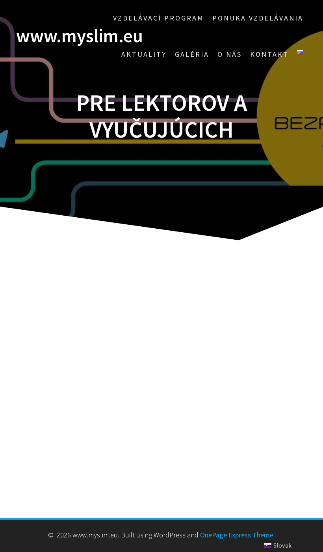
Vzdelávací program (158, 17)
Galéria (192, 54)
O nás (229, 54)
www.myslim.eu (79, 36)
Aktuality (144, 54)
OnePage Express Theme (236, 534)
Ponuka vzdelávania (257, 17)
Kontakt (269, 54)
